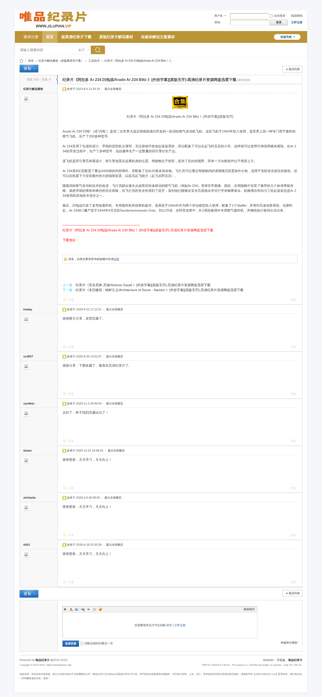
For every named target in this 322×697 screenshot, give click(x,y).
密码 (217, 22)
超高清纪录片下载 (76, 37)
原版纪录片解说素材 (116, 37)
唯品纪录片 (21, 60)
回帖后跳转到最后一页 (99, 643)
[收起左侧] (57, 79)
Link (82, 609)
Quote (88, 609)
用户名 (218, 15)
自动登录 (279, 15)
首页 (50, 37)
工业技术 (94, 60)
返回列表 (294, 69)
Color (71, 609)
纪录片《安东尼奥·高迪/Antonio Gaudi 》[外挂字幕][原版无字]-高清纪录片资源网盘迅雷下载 (143, 285)
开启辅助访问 (301, 3)
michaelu (29, 497)
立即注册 (296, 22)
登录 (169, 625)
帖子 (81, 50)
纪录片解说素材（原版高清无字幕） (61, 60)
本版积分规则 (289, 642)
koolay (27, 309)
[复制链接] (243, 80)
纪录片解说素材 (33, 89)
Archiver (268, 660)
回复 (116, 259)
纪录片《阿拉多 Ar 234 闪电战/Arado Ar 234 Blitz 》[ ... (138, 60)
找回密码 (296, 15)
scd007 (28, 356)
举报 (293, 299)
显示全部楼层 (112, 89)
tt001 (26, 544)
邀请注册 (30, 37)
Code (94, 609)
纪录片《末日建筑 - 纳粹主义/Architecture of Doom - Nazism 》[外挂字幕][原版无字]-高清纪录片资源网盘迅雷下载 (160, 290)
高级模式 (249, 609)
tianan (27, 450)
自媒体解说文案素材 (158, 37)
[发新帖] (29, 68)
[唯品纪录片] (53, 28)
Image (76, 609)
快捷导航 (286, 37)
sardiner (29, 403)
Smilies (100, 609)
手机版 (281, 660)
